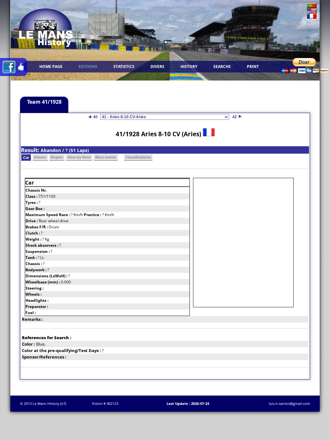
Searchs (222, 66)
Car (26, 157)
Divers (157, 66)
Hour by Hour (79, 157)
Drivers (40, 157)
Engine (57, 157)
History (188, 66)
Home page (51, 66)
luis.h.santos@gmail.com (289, 403)
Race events (105, 157)
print (253, 66)
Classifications (138, 157)
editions (88, 66)
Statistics (123, 66)
